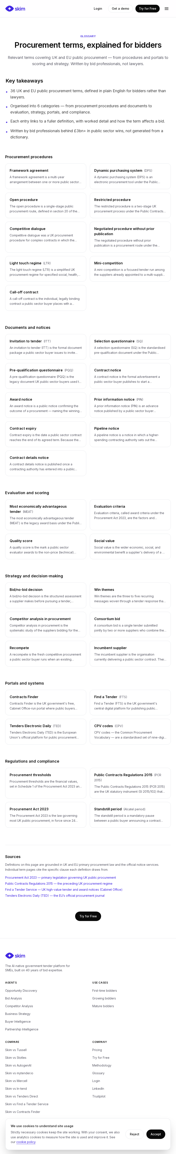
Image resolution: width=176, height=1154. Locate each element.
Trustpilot (98, 1096)
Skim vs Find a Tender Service (27, 1104)
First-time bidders (104, 990)
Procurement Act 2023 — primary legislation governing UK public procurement (60, 877)
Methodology (101, 1065)
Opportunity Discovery (21, 990)
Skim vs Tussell (16, 1050)
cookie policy (25, 1142)
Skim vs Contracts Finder (22, 1112)
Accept (156, 1134)
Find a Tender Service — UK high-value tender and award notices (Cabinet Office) (64, 889)
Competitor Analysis (19, 1006)
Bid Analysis (13, 998)
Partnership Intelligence (21, 1029)
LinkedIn (98, 1088)
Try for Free (147, 8)
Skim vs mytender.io (19, 1073)
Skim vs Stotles (15, 1057)
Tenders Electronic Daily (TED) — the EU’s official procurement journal (55, 895)
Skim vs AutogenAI (18, 1065)
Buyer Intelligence (18, 1021)
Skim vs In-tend (16, 1088)
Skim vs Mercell (16, 1081)
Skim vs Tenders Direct (21, 1096)
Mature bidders (103, 1006)
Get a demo (120, 8)
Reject (134, 1134)
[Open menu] (166, 8)
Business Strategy (17, 1014)
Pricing (97, 1050)
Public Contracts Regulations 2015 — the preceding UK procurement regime (58, 883)
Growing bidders (104, 998)
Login (98, 8)
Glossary (98, 1073)
